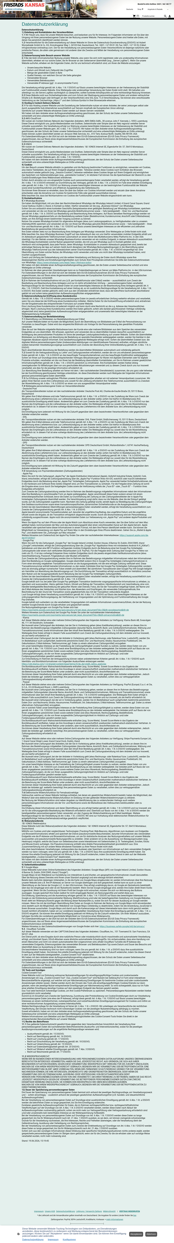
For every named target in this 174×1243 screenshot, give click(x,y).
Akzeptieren (136, 1234)
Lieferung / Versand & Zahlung (89, 1211)
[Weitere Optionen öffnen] (167, 9)
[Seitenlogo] (24, 6)
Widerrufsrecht (109, 1211)
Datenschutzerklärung (65, 1211)
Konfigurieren (69, 1239)
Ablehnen (151, 1234)
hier (134, 1215)
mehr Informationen (114, 1219)
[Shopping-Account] (169, 16)
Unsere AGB (50, 1211)
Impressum (39, 1211)
